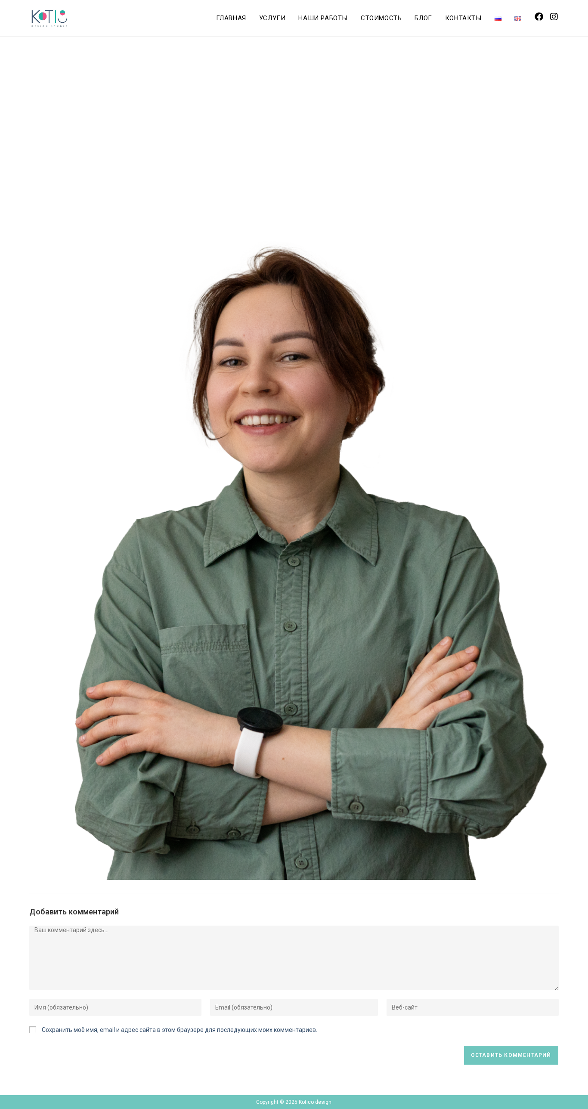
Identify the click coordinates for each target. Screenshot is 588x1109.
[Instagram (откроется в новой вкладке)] (554, 16)
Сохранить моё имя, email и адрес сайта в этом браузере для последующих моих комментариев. (179, 1029)
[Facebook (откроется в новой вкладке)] (539, 16)
